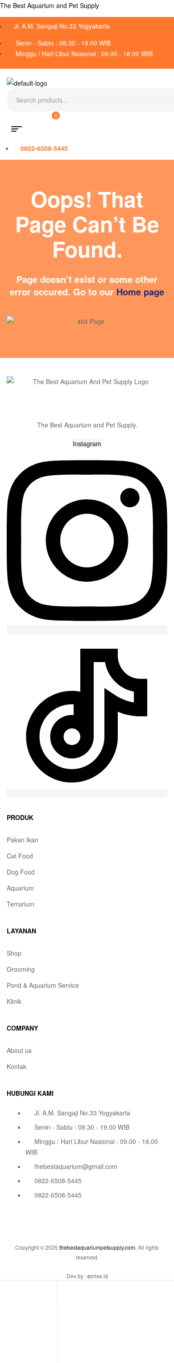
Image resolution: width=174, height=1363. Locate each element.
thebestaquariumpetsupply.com (97, 1247)
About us (19, 1050)
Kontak (16, 1066)
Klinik (14, 1001)
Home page (140, 291)
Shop (14, 953)
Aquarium (20, 887)
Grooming (21, 969)
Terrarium (20, 903)
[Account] (5, 1321)
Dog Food (21, 871)
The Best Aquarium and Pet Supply (49, 5)
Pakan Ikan (22, 839)
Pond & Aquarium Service (43, 985)
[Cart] (5, 1350)
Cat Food (20, 855)
